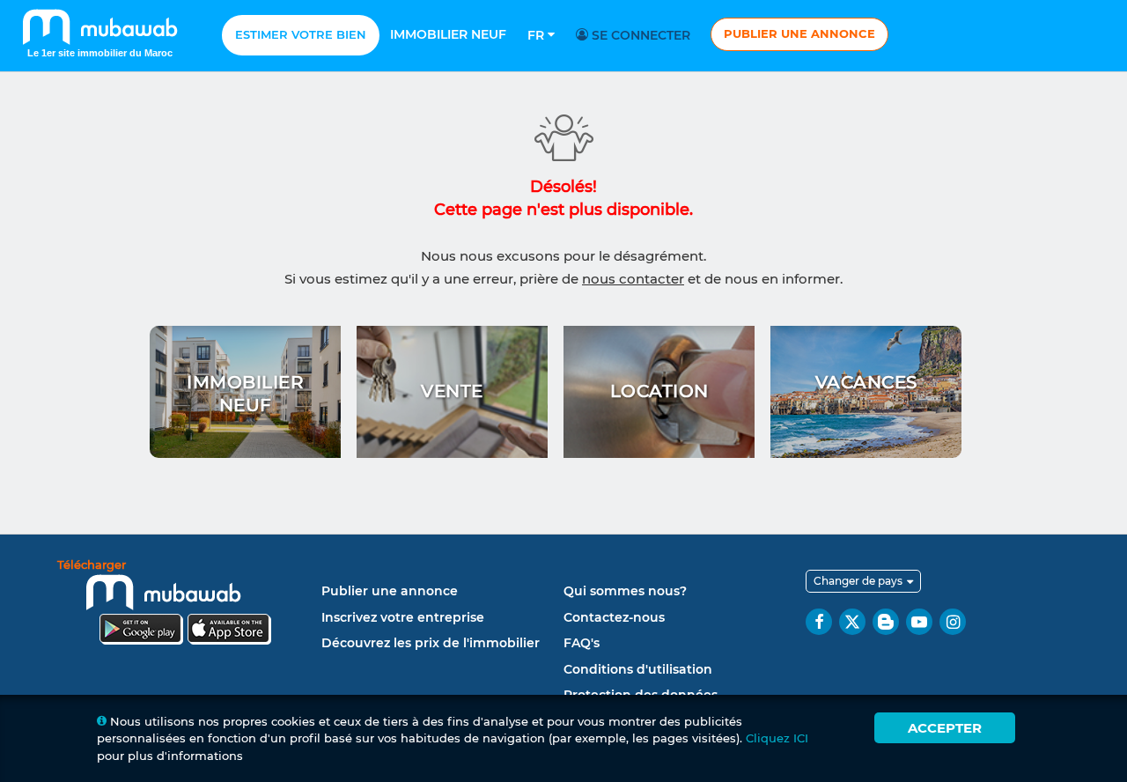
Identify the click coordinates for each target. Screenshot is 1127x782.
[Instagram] (952, 622)
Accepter (945, 727)
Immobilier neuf (448, 34)
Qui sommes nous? (625, 591)
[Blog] (886, 622)
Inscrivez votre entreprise (402, 617)
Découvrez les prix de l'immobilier (430, 643)
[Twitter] (852, 622)
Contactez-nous (614, 617)
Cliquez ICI (777, 738)
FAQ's (582, 643)
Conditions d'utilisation (638, 669)
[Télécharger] (185, 604)
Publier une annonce (799, 33)
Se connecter (639, 35)
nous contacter (633, 278)
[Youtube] (919, 622)
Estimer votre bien (300, 34)
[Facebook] (819, 622)
